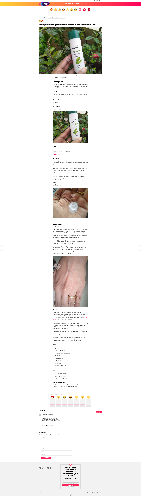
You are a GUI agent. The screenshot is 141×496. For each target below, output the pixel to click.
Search (101, 4)
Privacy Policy (99, 492)
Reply (43, 422)
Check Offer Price (57, 154)
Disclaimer (94, 492)
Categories (70, 3)
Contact (82, 3)
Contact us (44, 0)
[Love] (42, 21)
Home (40, 0)
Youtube (77, 3)
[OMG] (40, 21)
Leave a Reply (98, 412)
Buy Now (77, 253)
